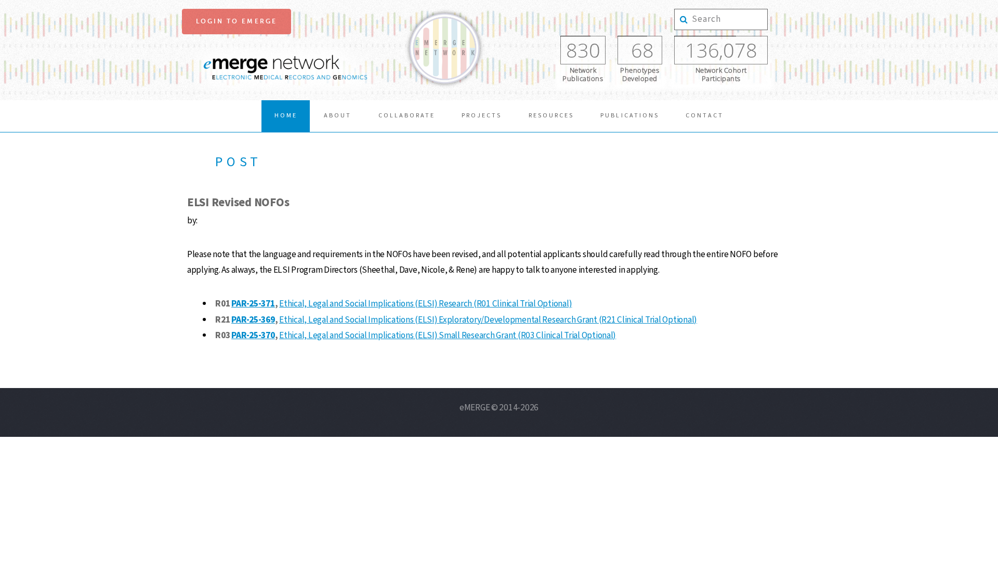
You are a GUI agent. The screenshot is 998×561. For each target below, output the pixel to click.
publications (629, 115)
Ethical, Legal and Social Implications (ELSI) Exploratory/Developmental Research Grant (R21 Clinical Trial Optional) (488, 319)
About (337, 115)
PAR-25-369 (252, 319)
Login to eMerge (236, 21)
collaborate (406, 115)
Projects (482, 115)
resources (551, 115)
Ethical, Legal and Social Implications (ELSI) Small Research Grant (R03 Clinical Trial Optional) (447, 335)
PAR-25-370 (252, 335)
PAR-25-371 (252, 303)
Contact (705, 115)
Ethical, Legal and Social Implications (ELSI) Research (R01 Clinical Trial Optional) (425, 303)
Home (285, 115)
